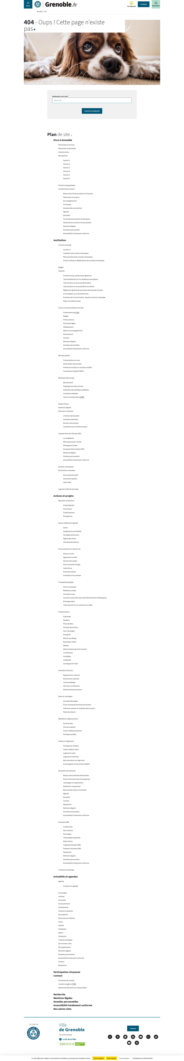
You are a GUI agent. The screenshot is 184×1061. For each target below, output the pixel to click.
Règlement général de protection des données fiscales (83, 290)
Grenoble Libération (70, 419)
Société (61, 925)
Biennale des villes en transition (75, 790)
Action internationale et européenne (76, 779)
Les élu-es (66, 250)
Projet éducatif (68, 505)
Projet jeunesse (69, 512)
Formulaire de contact (66, 980)
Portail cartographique (66, 185)
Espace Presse (63, 404)
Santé (65, 528)
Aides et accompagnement (73, 330)
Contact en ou (67, 984)
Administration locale (66, 378)
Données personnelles (71, 230)
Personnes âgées (69, 323)
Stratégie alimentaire (71, 535)
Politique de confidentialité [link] (143, 1058)
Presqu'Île (67, 635)
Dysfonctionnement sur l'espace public (72, 988)
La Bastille (67, 660)
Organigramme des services (73, 386)
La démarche (68, 827)
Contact (143, 4)
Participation (63, 914)
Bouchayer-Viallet (69, 642)
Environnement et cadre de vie (69, 549)
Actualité (66, 215)
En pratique (62, 893)
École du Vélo (68, 723)
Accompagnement (70, 201)
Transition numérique (66, 870)
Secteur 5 (66, 175)
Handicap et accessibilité (72, 531)
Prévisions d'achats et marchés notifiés (77, 367)
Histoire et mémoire (65, 411)
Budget (61, 267)
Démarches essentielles (67, 148)
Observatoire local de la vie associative (77, 222)
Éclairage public (69, 601)
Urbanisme (62, 936)
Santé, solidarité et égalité (68, 523)
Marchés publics (64, 355)
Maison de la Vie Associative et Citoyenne (78, 193)
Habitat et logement (66, 741)
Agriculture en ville (70, 557)
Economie (62, 900)
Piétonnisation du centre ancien (75, 649)
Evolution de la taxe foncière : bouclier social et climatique (84, 297)
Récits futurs (68, 841)
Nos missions (68, 830)
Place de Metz (68, 624)
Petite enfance (68, 320)
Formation (67, 204)
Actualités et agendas (65, 876)
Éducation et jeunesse (66, 501)
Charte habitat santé (71, 749)
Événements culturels (71, 679)
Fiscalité (61, 271)
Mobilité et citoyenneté (71, 786)
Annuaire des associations (72, 208)
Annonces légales (64, 407)
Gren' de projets (69, 631)
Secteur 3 (66, 168)
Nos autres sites (62, 1009)
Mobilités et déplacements (68, 719)
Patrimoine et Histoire (66, 918)
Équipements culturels (71, 675)
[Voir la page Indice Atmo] (131, 3)
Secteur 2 (66, 164)
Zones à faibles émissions (72, 731)
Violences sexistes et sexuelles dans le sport (79, 708)
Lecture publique (69, 682)
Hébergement (68, 327)
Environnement (64, 904)
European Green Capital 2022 (73, 449)
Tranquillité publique (66, 582)
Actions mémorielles (70, 423)
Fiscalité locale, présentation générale (77, 276)
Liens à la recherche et (73, 397)
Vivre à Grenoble (62, 140)
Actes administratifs (70, 475)
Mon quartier (63, 156)
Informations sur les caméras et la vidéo (77, 605)
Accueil (39, 11)
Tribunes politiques (65, 940)
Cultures (61, 896)
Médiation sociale (69, 590)
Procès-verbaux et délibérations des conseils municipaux (83, 260)
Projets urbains (64, 612)
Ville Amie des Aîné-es (71, 542)
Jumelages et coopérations (73, 783)
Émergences (67, 516)
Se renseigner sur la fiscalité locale (75, 294)
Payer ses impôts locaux (72, 301)
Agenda (66, 212)
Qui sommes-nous (65, 943)
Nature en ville (68, 554)
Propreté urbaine (69, 572)
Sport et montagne (65, 696)
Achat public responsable (72, 364)
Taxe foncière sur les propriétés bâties (77, 283)
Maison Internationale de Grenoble (76, 775)
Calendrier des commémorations (75, 427)
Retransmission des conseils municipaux (78, 257)
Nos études (67, 834)
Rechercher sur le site (60, 96)
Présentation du (71, 312)
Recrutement (68, 334)
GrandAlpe (67, 656)
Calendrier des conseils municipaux (75, 253)
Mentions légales (69, 226)
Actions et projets (63, 495)
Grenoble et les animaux (72, 575)
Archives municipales (66, 467)
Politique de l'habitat (71, 746)
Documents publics (70, 479)
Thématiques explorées (71, 838)
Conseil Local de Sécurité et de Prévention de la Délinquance (85, 598)
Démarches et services (66, 145)
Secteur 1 (66, 160)
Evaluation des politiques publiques (76, 390)
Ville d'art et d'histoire (71, 686)
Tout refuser (111, 1058)
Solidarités (62, 929)
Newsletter (67, 804)
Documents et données (66, 470)
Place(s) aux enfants (70, 627)
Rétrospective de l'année (72, 442)
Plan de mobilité (69, 727)
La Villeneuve (68, 653)
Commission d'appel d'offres (73, 371)
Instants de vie (63, 152)
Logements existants (71, 757)
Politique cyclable (69, 734)
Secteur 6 (66, 178)
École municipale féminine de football (77, 705)
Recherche (59, 994)
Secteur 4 (66, 171)
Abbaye (66, 645)
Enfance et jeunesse (65, 911)
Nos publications (64, 947)
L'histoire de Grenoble (71, 416)
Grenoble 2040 (63, 822)
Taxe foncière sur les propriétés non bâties (78, 286)
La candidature (68, 438)
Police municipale (69, 587)
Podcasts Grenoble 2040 (72, 848)
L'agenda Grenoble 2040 (72, 845)
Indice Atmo (67, 568)
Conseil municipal (64, 245)
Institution (59, 240)
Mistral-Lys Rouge (69, 638)
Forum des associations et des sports (76, 219)
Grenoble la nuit (69, 594)
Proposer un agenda (70, 886)
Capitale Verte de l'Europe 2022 (69, 433)
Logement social (69, 753)
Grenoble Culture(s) (65, 670)
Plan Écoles (67, 509)
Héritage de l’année (70, 445)
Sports (60, 933)
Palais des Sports (69, 712)
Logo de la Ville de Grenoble (68, 489)
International (63, 907)
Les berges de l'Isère (70, 663)
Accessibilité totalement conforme (76, 233)
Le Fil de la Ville (69, 1039)
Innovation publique (70, 393)
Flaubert (66, 620)
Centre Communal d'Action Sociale (71, 308)
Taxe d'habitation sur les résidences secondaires (80, 279)
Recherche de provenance (72, 689)
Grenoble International (66, 771)
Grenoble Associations (66, 189)
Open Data (67, 482)
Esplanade (67, 616)
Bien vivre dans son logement (74, 760)
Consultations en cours (71, 360)
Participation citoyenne (66, 972)
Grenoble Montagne (70, 701)
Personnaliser (124, 1058)
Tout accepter (98, 1058)
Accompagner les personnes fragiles (76, 764)
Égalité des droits (69, 538)
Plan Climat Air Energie (71, 564)
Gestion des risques (70, 561)
